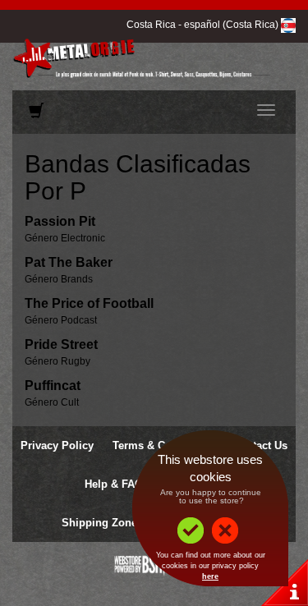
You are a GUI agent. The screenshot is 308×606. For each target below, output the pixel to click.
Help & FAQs (117, 484)
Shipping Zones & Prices (125, 522)
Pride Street (61, 344)
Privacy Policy (57, 445)
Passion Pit (60, 221)
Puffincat (52, 386)
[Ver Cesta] (36, 114)
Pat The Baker (69, 262)
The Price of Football (89, 303)
